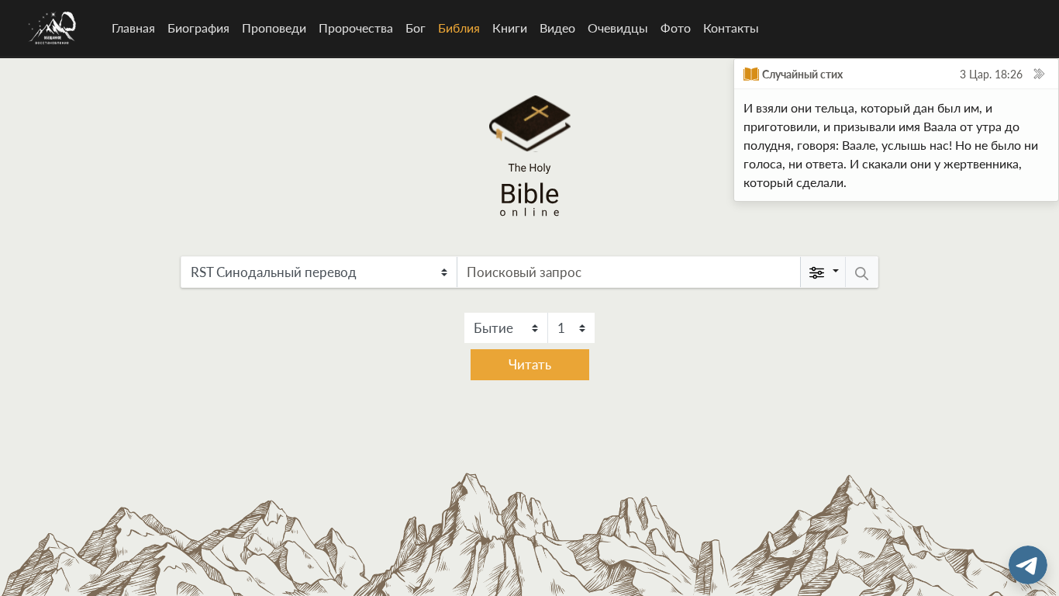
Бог (415, 27)
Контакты (731, 27)
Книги (509, 27)
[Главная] (52, 28)
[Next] (1039, 73)
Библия (462, 27)
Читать (530, 364)
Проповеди (274, 27)
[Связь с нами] (1028, 565)
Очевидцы (618, 27)
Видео (557, 27)
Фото (676, 27)
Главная (133, 27)
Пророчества (356, 27)
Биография (198, 27)
